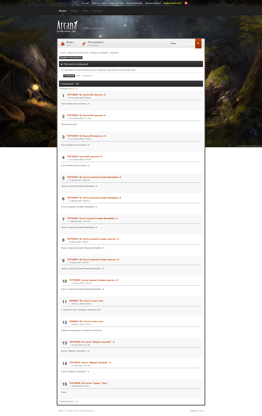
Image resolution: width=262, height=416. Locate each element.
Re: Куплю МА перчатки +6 (92, 94)
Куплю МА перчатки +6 (90, 156)
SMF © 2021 (74, 410)
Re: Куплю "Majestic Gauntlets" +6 (98, 341)
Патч (104, 3)
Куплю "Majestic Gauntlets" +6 (96, 362)
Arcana (84, 25)
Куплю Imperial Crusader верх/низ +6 (100, 280)
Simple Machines (87, 410)
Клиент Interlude (116, 3)
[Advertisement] (165, 27)
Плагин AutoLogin (134, 3)
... (75, 88)
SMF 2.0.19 (63, 410)
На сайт (85, 3)
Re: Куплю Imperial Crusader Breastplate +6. (100, 177)
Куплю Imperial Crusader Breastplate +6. (98, 218)
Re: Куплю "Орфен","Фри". (95, 383)
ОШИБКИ (73, 300)
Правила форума (153, 3)
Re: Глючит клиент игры (91, 300)
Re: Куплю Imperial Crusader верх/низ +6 (99, 238)
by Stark (197, 410)
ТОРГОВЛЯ (72, 94)
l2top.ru (95, 3)
